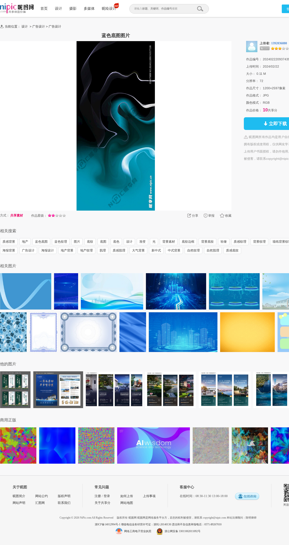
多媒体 (89, 8)
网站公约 (41, 496)
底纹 (90, 241)
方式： (4, 215)
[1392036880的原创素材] (251, 46)
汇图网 (40, 503)
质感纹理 (240, 241)
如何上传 (126, 496)
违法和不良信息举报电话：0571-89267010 (196, 524)
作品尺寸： (254, 88)
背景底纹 (207, 241)
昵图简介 (19, 496)
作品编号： (254, 59)
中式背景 (174, 250)
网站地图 (126, 503)
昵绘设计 (109, 8)
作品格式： (254, 95)
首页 (44, 8)
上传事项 (149, 496)
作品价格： (254, 110)
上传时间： (254, 66)
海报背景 (8, 250)
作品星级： (39, 215)
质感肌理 (119, 250)
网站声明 (19, 503)
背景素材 (168, 241)
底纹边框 (188, 241)
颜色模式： (254, 102)
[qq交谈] (247, 496)
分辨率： (252, 81)
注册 (98, 496)
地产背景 (67, 250)
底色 (116, 241)
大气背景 (138, 250)
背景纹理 (259, 241)
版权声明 (64, 496)
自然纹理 (193, 250)
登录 (107, 496)
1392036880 (279, 43)
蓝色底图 (41, 241)
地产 (25, 241)
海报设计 (47, 250)
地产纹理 (86, 250)
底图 (103, 241)
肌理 (103, 250)
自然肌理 (213, 250)
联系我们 (64, 503)
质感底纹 (232, 250)
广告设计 (38, 26)
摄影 (73, 8)
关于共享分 (102, 503)
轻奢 (224, 241)
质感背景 (8, 241)
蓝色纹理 (60, 241)
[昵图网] (17, 8)
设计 (58, 8)
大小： (251, 73)
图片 (77, 241)
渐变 (142, 241)
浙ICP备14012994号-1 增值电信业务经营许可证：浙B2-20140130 (133, 524)
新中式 (156, 250)
